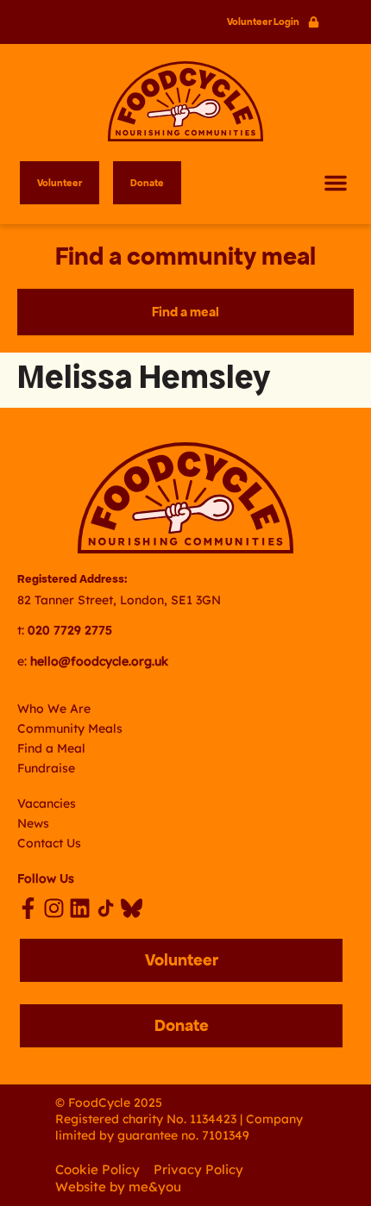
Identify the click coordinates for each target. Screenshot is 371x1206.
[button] (336, 183)
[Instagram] (54, 908)
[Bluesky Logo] (131, 908)
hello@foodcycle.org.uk (99, 661)
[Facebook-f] (28, 908)
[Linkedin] (80, 908)
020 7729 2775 (70, 630)
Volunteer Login (263, 22)
